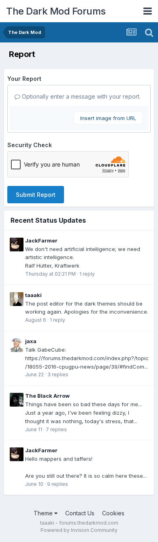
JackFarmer (41, 240)
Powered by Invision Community (79, 530)
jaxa (30, 341)
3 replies (57, 374)
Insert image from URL (108, 118)
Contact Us (79, 513)
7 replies (56, 429)
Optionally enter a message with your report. (80, 96)
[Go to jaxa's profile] (16, 345)
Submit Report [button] (36, 194)
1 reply (87, 274)
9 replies (57, 484)
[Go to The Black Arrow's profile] (16, 400)
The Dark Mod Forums (56, 11)
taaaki (33, 295)
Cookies (113, 513)
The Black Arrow (47, 395)
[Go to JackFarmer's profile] (16, 244)
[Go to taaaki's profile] (16, 299)
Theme (44, 513)
